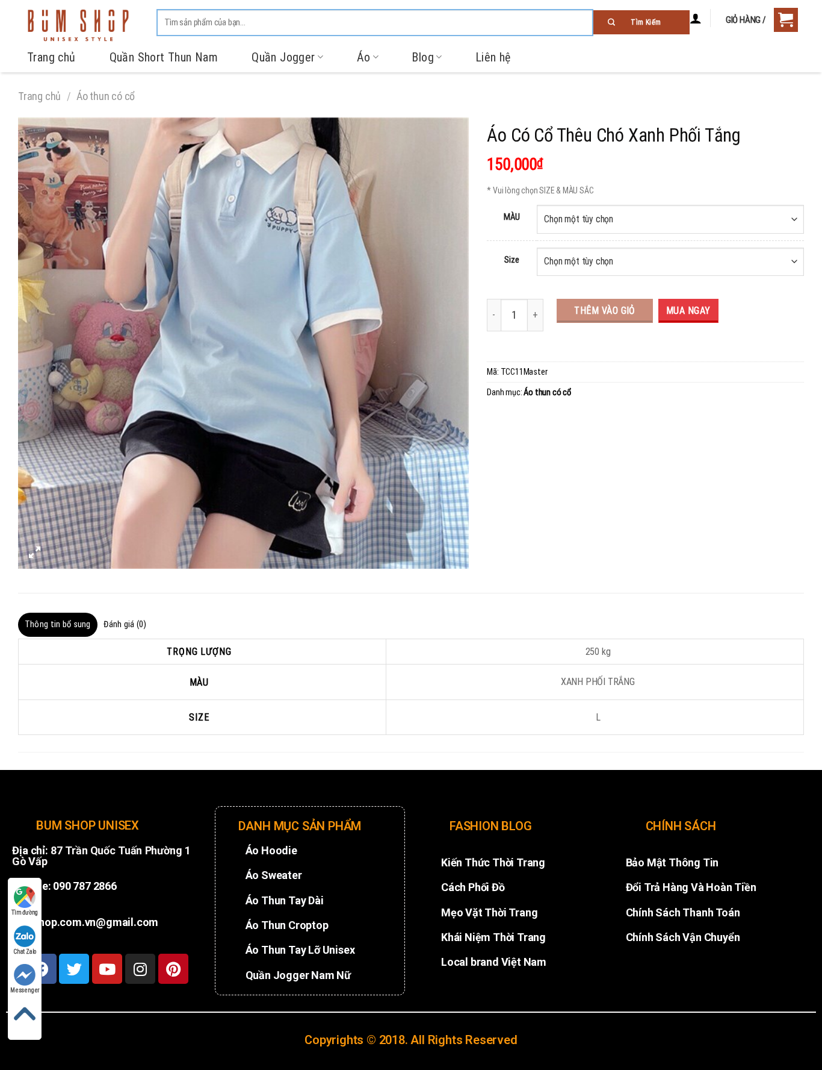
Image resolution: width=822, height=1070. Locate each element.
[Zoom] (34, 554)
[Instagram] (140, 969)
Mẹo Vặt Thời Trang (489, 912)
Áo (364, 57)
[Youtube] (107, 969)
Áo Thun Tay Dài (285, 900)
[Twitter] (74, 969)
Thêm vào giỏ (604, 310)
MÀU (511, 217)
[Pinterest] (173, 969)
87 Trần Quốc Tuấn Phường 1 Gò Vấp (101, 856)
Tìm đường (24, 912)
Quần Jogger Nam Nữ (298, 975)
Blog (423, 57)
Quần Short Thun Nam (164, 57)
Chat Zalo (24, 951)
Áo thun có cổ (105, 96)
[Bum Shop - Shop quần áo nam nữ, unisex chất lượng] (78, 25)
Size (511, 259)
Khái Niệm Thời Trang (493, 937)
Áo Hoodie (271, 850)
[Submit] (641, 22)
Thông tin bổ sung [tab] (58, 624)
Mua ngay (688, 310)
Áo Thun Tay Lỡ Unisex (300, 949)
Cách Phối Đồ (473, 887)
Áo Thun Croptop (287, 925)
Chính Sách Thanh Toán (683, 912)
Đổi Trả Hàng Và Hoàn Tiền (691, 887)
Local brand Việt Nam (493, 962)
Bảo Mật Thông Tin (672, 862)
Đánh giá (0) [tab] (125, 624)
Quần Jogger (283, 57)
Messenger (24, 990)
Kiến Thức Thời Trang (493, 862)
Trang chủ (51, 57)
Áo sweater (274, 875)
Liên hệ (493, 57)
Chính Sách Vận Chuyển (683, 937)
